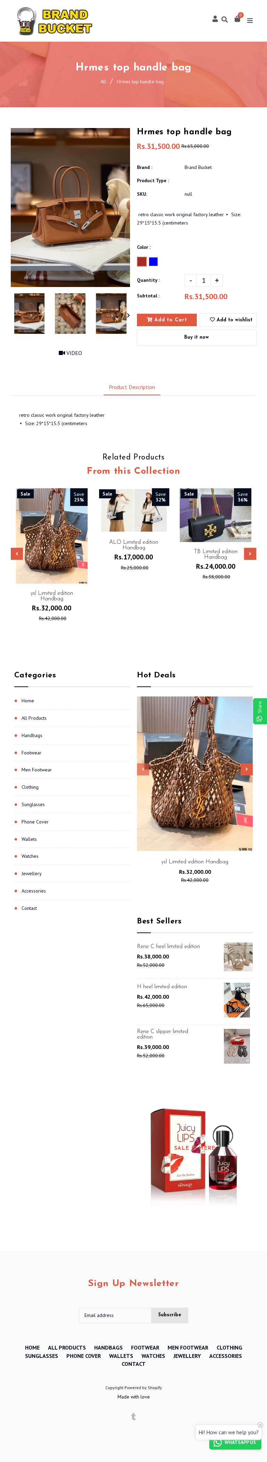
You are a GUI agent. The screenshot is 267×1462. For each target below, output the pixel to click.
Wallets (29, 839)
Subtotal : (148, 296)
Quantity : (148, 280)
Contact (29, 908)
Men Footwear (37, 770)
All (103, 81)
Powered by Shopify (143, 1387)
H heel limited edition (162, 987)
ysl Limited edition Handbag (194, 862)
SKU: (142, 194)
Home (28, 701)
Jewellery (32, 873)
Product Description (132, 386)
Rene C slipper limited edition (162, 1034)
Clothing (30, 787)
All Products (34, 718)
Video (73, 352)
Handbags (32, 735)
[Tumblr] (133, 1416)
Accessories (34, 891)
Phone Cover (35, 822)
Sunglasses (33, 804)
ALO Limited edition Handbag (133, 545)
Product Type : (153, 180)
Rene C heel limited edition (168, 946)
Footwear (31, 753)
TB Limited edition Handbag (215, 554)
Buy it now (196, 337)
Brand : (144, 167)
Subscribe (169, 1315)
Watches (30, 856)
